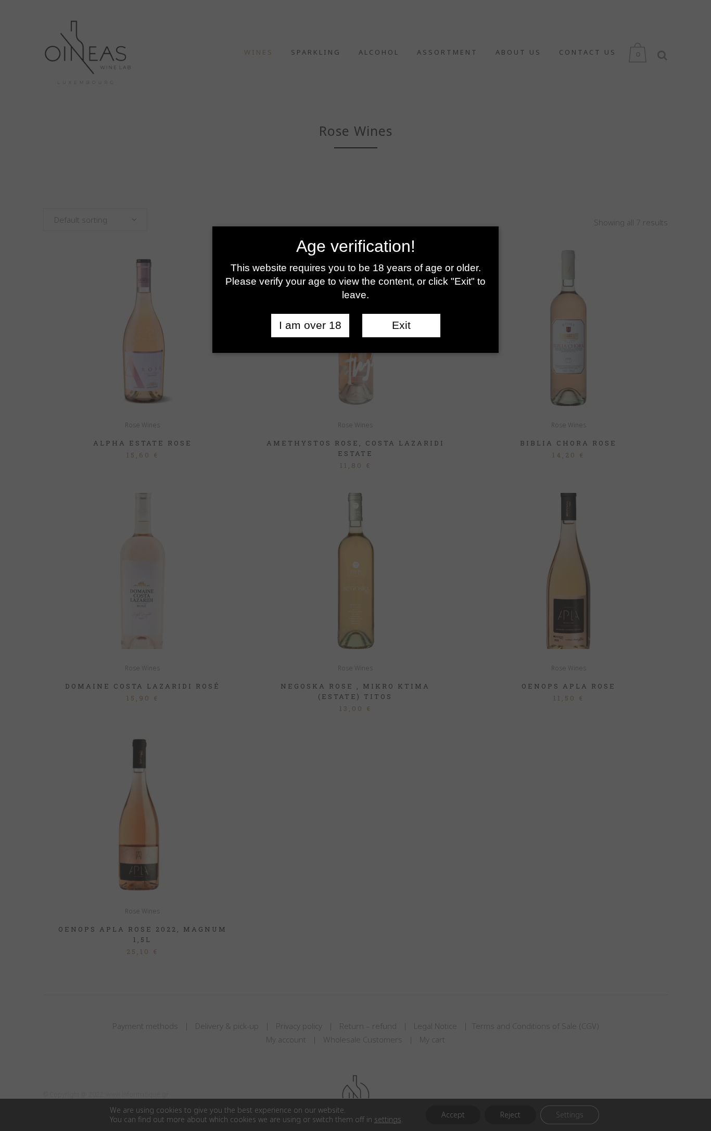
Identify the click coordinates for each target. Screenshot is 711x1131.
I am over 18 (310, 325)
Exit (401, 325)
